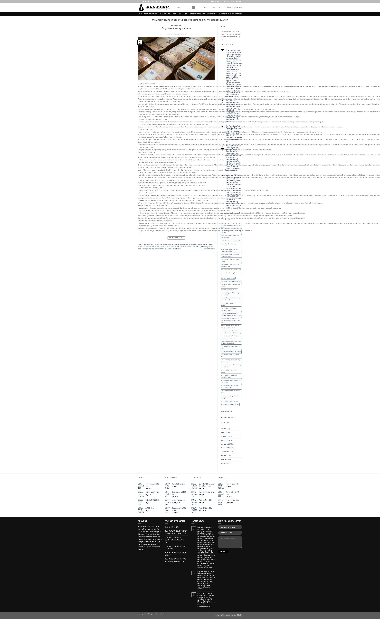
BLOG (232, 14)
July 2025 (224, 455)
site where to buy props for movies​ (231, 351)
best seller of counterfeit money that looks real (230, 236)
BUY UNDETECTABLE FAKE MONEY (175, 554)
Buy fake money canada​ (176, 28)
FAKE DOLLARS (165, 14)
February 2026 (226, 436)
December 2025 (226, 444)
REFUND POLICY (212, 14)
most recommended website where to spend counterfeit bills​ (231, 342)
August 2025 (225, 452)
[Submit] (193, 7)
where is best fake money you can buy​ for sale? (231, 381)
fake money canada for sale (151, 247)
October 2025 (225, 448)
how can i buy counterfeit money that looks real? (230, 299)
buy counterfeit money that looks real (230, 274)
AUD (185, 14)
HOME (140, 14)
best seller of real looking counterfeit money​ (228, 245)
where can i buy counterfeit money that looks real (231, 366)
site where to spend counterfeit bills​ (230, 355)
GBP (180, 14)
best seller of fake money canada (169, 244)
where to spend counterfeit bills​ (230, 404)
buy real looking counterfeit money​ (231, 281)
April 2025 (224, 463)
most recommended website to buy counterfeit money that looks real (230, 320)
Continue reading (176, 238)
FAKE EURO (153, 14)
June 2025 (224, 459)
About (145, 14)
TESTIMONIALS (224, 14)
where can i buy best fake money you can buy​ (230, 360)
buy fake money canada (228, 278)
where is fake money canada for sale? (170, 248)
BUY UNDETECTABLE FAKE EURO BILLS (175, 547)
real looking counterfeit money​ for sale (230, 347)
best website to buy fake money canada (191, 244)
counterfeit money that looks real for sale (230, 285)
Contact (238, 14)
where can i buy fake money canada (148, 248)
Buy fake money (176, 25)
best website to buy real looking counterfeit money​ (230, 265)
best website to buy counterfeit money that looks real (230, 255)
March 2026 (225, 432)
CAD (174, 14)
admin (185, 34)
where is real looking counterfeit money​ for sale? (230, 397)
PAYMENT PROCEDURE (197, 14)
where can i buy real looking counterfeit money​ (229, 376)
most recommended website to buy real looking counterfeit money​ (231, 332)
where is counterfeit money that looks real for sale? (230, 386)
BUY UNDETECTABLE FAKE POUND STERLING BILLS (175, 560)
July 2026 (224, 429)
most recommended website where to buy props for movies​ (231, 337)
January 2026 (225, 440)
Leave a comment (209, 248)
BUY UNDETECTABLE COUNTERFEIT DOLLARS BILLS (174, 539)
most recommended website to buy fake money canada (197, 247)
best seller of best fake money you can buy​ (231, 231)
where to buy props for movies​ (229, 401)
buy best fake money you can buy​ (231, 269)
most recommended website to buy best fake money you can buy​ (231, 314)
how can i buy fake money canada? (170, 247)
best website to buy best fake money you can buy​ (229, 250)
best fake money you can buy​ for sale (230, 226)
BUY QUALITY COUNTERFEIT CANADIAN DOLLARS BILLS (176, 532)
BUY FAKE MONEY (172, 527)
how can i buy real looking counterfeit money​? (228, 309)
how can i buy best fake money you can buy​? (230, 294)
